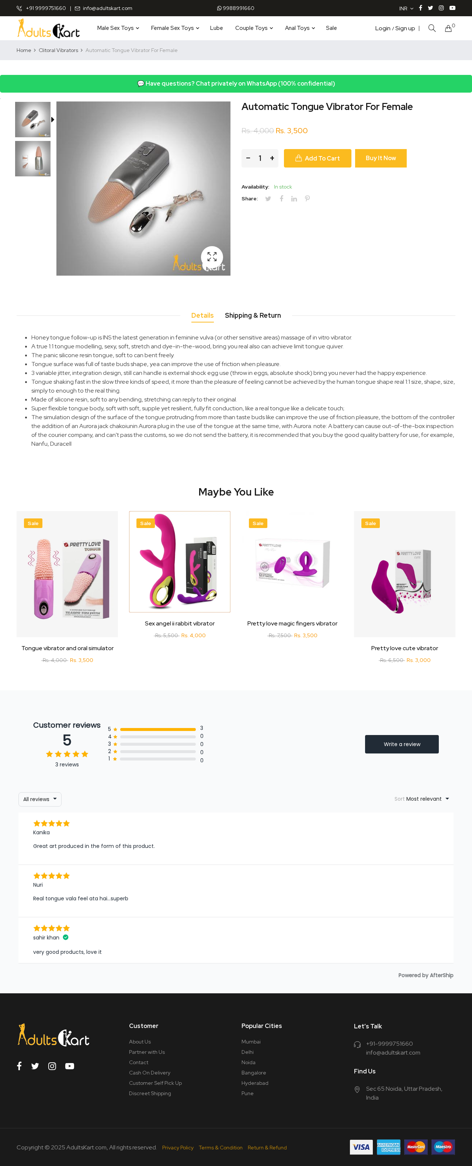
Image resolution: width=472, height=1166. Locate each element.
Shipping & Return (253, 315)
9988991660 (238, 8)
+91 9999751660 (45, 8)
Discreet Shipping (150, 1093)
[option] (36, 121)
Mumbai (251, 1041)
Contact (138, 1062)
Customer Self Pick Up (155, 1083)
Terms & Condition (221, 1147)
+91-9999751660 (389, 1044)
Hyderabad (255, 1083)
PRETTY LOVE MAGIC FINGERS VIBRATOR (292, 623)
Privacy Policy (178, 1147)
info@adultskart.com (107, 8)
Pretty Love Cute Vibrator (404, 648)
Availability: (255, 186)
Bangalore (254, 1072)
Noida (249, 1062)
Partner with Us (147, 1052)
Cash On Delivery (149, 1072)
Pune (248, 1093)
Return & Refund (267, 1147)
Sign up (405, 28)
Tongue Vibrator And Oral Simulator (67, 648)
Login (383, 28)
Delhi (248, 1052)
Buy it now (381, 158)
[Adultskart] (48, 28)
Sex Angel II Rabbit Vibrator (180, 623)
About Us (140, 1041)
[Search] (432, 28)
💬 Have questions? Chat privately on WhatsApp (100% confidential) (236, 83)
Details (202, 315)
